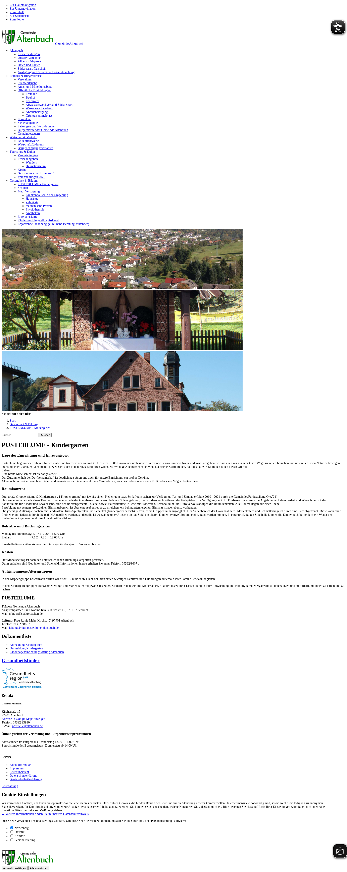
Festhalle (31, 94)
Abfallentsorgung (37, 112)
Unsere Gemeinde (29, 57)
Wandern (31, 162)
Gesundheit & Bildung (24, 180)
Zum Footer (17, 19)
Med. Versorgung (29, 191)
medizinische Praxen (39, 206)
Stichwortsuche (27, 83)
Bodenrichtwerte (28, 140)
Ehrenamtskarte (27, 216)
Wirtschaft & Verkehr (23, 137)
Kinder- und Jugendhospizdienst (38, 220)
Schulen (23, 187)
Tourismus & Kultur (22, 151)
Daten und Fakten (29, 65)
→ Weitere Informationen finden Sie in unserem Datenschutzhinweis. (45, 814)
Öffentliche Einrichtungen (34, 90)
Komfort (19, 836)
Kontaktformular (20, 764)
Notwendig (21, 828)
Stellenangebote (28, 122)
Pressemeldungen (29, 54)
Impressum (16, 768)
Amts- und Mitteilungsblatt (35, 86)
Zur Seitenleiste (19, 15)
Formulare (24, 119)
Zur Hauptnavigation (23, 5)
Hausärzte (32, 198)
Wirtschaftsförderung (31, 144)
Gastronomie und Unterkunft (36, 173)
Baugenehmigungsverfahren (35, 148)
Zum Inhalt (17, 12)
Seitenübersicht (19, 772)
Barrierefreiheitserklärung (26, 779)
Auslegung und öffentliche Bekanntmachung (46, 72)
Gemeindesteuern (29, 133)
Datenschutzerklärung (23, 775)
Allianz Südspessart (30, 61)
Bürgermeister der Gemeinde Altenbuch (43, 130)
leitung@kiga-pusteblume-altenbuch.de (34, 627)
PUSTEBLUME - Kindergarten (38, 184)
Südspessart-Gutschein (32, 68)
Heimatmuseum (36, 166)
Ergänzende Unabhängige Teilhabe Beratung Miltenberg (53, 224)
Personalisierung (24, 840)
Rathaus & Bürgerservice (26, 75)
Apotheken (33, 213)
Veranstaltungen (28, 155)
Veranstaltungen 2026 (31, 177)
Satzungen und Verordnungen (36, 126)
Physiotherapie (35, 209)
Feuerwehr (32, 101)
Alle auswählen (38, 868)
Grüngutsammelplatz (39, 115)
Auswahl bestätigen (14, 868)
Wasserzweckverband (39, 108)
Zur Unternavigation (23, 8)
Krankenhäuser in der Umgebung (47, 195)
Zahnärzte (32, 202)
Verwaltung (25, 79)
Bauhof (30, 97)
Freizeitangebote (28, 159)
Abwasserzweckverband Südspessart (49, 104)
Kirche (22, 169)
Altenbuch (16, 50)
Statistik (19, 832)
